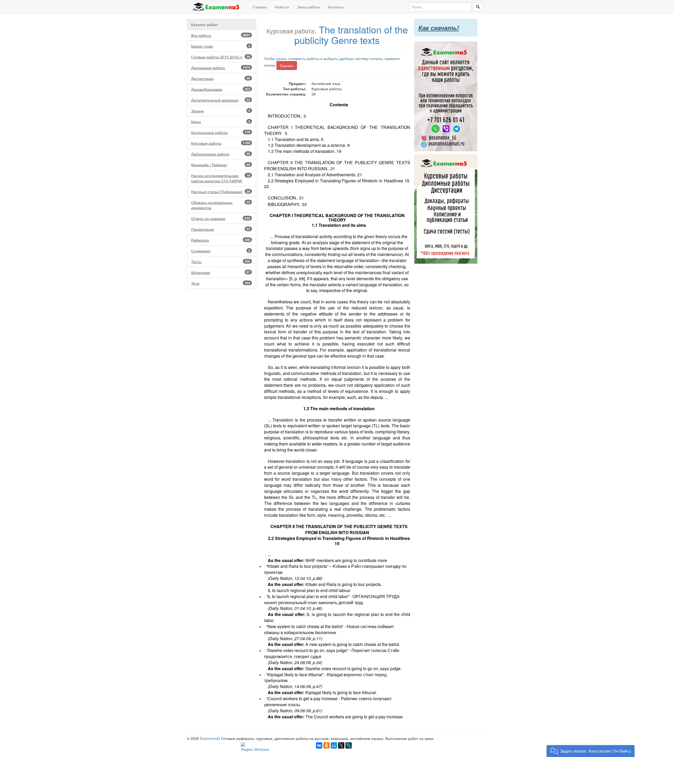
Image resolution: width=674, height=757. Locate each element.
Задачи (220, 110)
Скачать (287, 65)
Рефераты (220, 240)
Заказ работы (308, 6)
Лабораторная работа (220, 154)
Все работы (220, 35)
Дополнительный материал (220, 100)
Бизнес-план (220, 46)
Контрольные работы (220, 132)
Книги (220, 121)
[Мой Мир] (334, 745)
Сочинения (220, 250)
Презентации (220, 229)
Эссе (220, 283)
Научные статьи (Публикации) (220, 191)
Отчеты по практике (220, 218)
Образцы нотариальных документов (220, 205)
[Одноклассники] (326, 745)
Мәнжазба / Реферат (220, 164)
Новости (282, 6)
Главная (260, 6)
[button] (591, 751)
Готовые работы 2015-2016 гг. (220, 56)
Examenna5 (210, 738)
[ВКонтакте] (319, 745)
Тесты (220, 261)
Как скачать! (438, 27)
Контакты (336, 6)
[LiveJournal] (348, 745)
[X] (341, 745)
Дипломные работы (220, 67)
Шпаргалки (220, 272)
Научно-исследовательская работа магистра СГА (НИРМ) (220, 178)
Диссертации (220, 78)
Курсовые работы (220, 143)
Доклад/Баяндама (220, 89)
